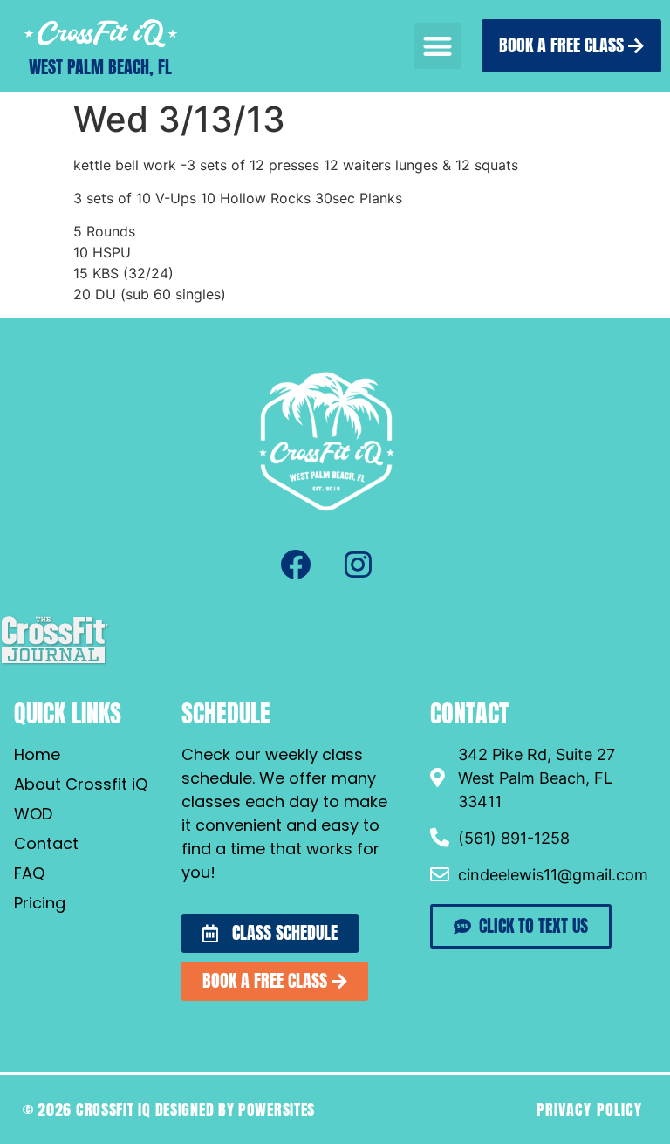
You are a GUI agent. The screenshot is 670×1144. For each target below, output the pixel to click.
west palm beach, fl (100, 66)
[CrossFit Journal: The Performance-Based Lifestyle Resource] (54, 662)
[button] (437, 46)
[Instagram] (357, 564)
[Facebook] (294, 564)
